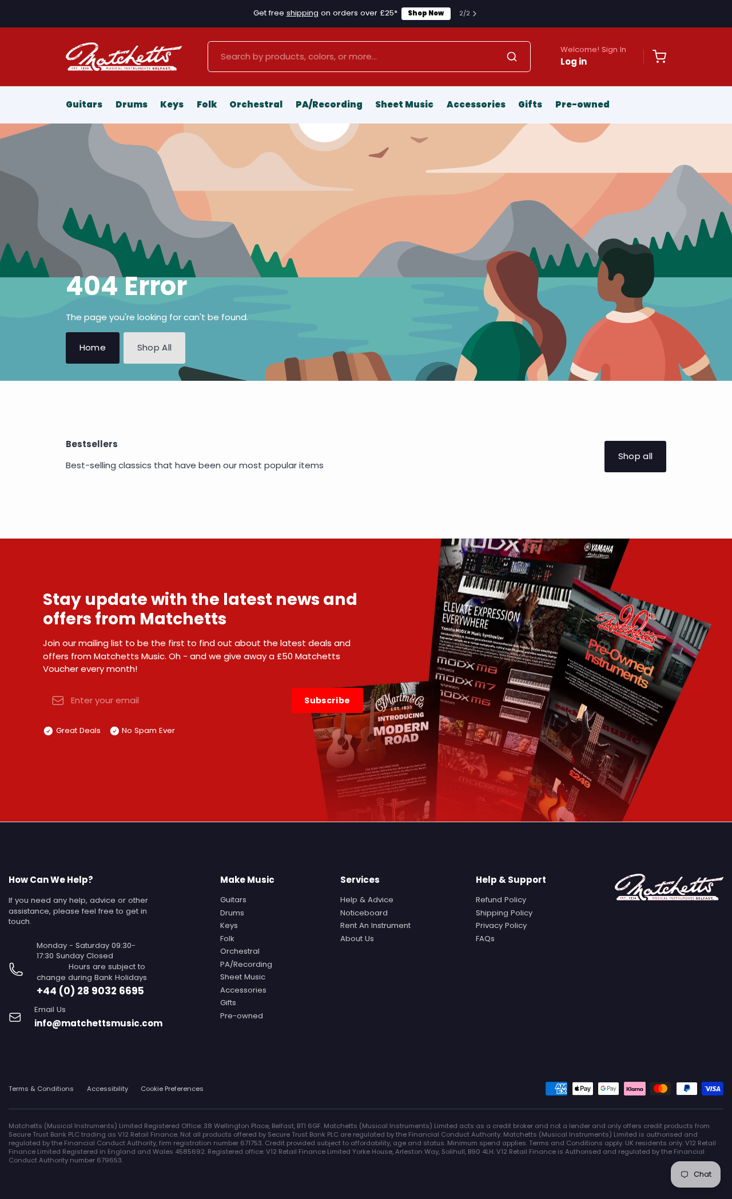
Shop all (635, 456)
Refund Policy (501, 899)
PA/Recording (329, 104)
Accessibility (107, 1089)
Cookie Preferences (172, 1089)
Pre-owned (582, 104)
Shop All (154, 347)
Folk (207, 104)
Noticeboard (364, 912)
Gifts (530, 104)
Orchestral (256, 104)
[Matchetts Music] (124, 56)
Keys (172, 104)
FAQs (485, 938)
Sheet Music (404, 104)
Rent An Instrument (375, 925)
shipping (303, 12)
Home (92, 347)
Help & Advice (366, 899)
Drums (132, 104)
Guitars (84, 104)
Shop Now (426, 13)
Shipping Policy (504, 912)
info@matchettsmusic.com (98, 1023)
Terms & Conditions (41, 1089)
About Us (357, 938)
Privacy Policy (501, 925)
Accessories (476, 104)
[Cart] (654, 56)
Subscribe (327, 700)
